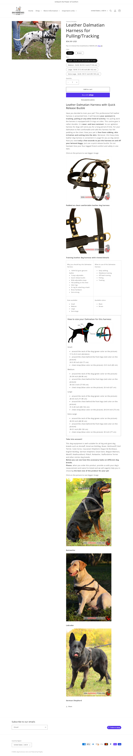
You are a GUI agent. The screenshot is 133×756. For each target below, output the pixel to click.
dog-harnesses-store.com (24, 752)
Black (70, 53)
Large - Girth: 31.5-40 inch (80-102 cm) (82, 70)
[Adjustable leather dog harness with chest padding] (88, 201)
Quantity (69, 78)
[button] (38, 11)
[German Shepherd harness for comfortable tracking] (88, 696)
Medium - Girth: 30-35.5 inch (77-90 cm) (82, 65)
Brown (79, 53)
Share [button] (70, 707)
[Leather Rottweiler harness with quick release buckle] (88, 546)
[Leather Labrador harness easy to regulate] (88, 621)
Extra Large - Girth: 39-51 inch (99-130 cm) (83, 74)
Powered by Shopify (37, 752)
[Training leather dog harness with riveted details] (88, 253)
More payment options (88, 100)
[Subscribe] (45, 727)
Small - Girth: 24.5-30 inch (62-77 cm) (81, 61)
